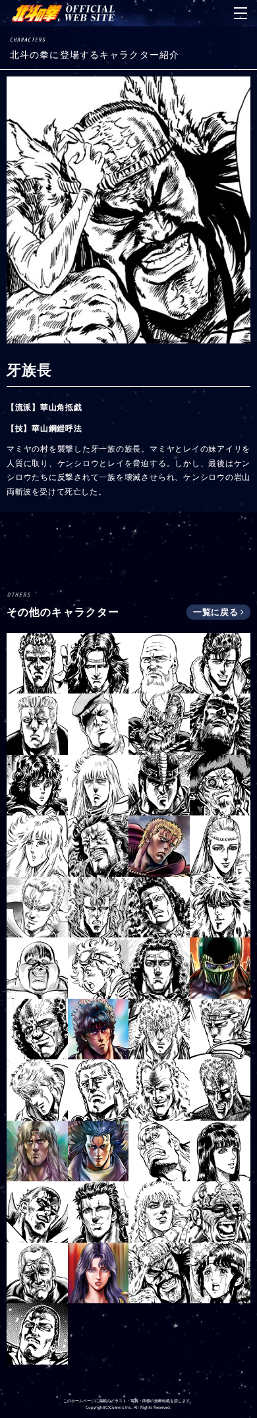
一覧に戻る (217, 612)
